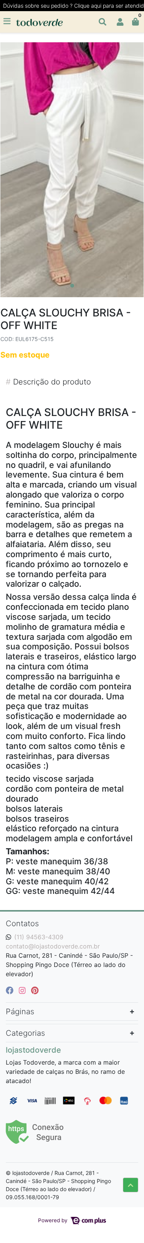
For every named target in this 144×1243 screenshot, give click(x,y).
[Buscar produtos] (102, 22)
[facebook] (11, 990)
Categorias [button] (25, 1033)
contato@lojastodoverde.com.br (53, 946)
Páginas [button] (20, 1011)
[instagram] (23, 990)
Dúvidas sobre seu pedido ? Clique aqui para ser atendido (73, 5)
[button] (120, 22)
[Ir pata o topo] (130, 1185)
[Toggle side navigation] (8, 21)
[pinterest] (34, 990)
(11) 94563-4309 (38, 937)
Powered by (53, 1220)
